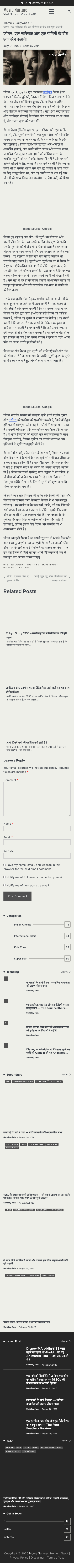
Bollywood (17, 565)
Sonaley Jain (31, 46)
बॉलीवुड (47, 92)
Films (28, 565)
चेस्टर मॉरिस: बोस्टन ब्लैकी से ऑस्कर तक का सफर (26, 1322)
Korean (9, 1448)
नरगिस (13, 420)
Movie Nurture (15, 10)
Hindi (37, 565)
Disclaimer (37, 1557)
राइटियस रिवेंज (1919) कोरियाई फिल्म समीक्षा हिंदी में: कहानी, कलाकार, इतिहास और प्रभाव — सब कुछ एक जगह (36, 1500)
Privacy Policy (19, 1557)
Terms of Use (55, 1557)
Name (8, 823)
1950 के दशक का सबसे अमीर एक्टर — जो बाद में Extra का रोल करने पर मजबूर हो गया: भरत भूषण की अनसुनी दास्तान (36, 1196)
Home (54, 1553)
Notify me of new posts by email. (28, 885)
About (64, 1553)
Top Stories (23, 567)
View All (64, 971)
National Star (36, 1144)
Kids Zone (41, 947)
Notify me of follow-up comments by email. (35, 877)
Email (8, 837)
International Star (23, 1082)
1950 (5, 565)
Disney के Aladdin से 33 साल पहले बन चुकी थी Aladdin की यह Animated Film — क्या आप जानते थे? (48, 1053)
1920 (19, 1448)
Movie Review (49, 565)
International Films (41, 935)
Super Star (41, 958)
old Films (8, 567)
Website (8, 851)
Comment (10, 780)
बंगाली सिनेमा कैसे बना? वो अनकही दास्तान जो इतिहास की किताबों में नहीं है (47, 1029)
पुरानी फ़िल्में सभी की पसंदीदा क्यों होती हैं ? (26, 742)
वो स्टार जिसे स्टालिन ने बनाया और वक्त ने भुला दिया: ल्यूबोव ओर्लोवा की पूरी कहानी (35, 1262)
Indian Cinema (41, 924)
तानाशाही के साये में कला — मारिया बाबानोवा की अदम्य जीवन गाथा (32, 1132)
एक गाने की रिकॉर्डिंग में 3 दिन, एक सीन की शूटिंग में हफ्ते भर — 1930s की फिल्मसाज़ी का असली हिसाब (47, 1379)
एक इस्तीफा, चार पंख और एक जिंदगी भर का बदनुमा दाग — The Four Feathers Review (47, 1008)
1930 (8, 1082)
